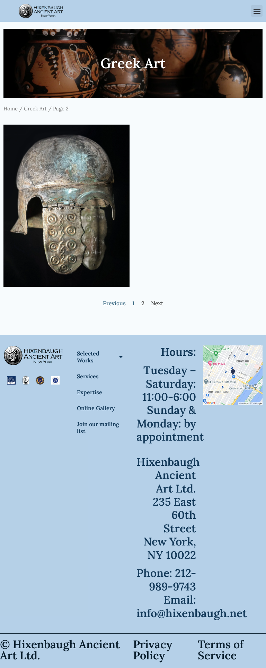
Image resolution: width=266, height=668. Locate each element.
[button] (257, 11)
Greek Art (35, 108)
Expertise (89, 392)
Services (88, 376)
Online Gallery (96, 408)
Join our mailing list (98, 427)
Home (10, 108)
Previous (114, 303)
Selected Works (88, 357)
